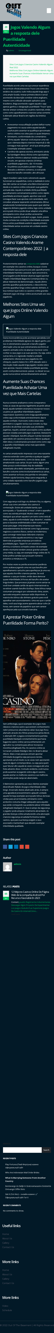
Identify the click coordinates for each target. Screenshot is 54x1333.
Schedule (7, 1310)
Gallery (5, 1243)
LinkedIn (16, 847)
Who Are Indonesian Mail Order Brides (22, 1172)
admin (11, 50)
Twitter (11, 847)
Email (27, 847)
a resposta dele (33, 263)
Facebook (5, 847)
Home (5, 1234)
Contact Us (8, 1247)
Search (6, 1143)
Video (5, 1306)
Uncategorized (25, 50)
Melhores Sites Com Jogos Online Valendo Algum (31, 70)
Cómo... (33, 911)
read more (16, 914)
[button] (49, 10)
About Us (7, 1238)
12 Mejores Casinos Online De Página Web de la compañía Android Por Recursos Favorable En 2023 (30, 895)
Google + (22, 847)
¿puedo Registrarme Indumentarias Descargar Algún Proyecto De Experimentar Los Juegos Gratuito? (30, 905)
